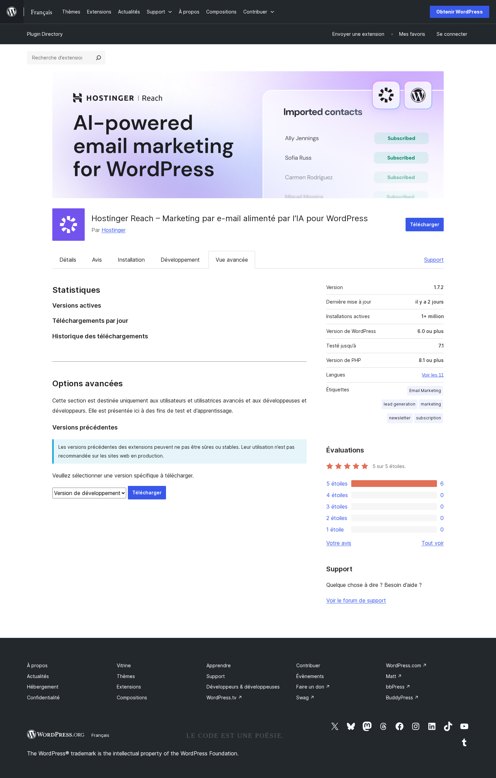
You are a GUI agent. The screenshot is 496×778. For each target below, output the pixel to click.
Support (434, 259)
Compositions (132, 697)
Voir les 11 (433, 375)
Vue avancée (232, 259)
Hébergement (42, 687)
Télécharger (424, 224)
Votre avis (338, 543)
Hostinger (114, 230)
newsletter (400, 417)
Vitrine (124, 665)
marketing (431, 404)
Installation (131, 259)
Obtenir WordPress (459, 12)
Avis (97, 259)
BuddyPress (402, 697)
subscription (428, 417)
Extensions (129, 687)
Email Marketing (425, 390)
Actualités (38, 676)
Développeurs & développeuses (243, 687)
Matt (394, 676)
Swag (305, 697)
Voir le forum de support (356, 600)
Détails (67, 259)
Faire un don (313, 687)
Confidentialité (43, 697)
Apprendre (218, 665)
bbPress (398, 687)
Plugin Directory (45, 34)
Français (100, 735)
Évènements (310, 676)
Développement (180, 259)
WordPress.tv (224, 697)
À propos (37, 665)
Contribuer (308, 665)
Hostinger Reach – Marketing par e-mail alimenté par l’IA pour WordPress (229, 218)
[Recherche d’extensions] (98, 57)
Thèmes (126, 676)
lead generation (399, 404)
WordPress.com (406, 665)
